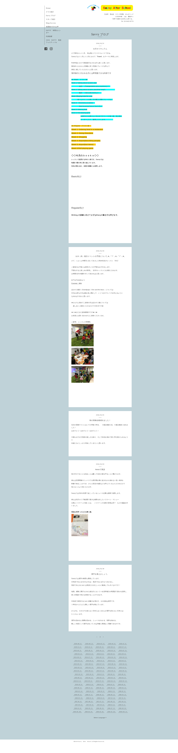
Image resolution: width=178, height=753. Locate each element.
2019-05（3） (111, 687)
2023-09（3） (78, 664)
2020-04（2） (111, 681)
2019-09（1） (122, 684)
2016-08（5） (100, 708)
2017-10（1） (78, 701)
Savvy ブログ (51, 15)
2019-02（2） (90, 691)
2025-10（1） (89, 647)
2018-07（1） (89, 694)
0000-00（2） (123, 711)
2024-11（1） (100, 654)
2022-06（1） (112, 670)
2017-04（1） (122, 701)
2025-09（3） (100, 647)
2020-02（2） (123, 681)
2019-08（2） (78, 687)
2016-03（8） (100, 711)
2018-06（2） (100, 694)
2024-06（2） (100, 657)
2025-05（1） (89, 650)
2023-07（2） (101, 664)
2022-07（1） (101, 670)
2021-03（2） (101, 677)
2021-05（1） (78, 677)
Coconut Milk (76, 283)
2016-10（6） (78, 708)
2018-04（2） (123, 694)
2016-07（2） (112, 708)
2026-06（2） (89, 643)
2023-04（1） (123, 664)
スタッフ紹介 (50, 19)
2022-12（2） (112, 667)
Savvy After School (84, 741)
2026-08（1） (78, 643)
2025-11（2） (78, 647)
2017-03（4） (79, 704)
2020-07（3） (100, 681)
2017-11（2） (122, 698)
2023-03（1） (78, 667)
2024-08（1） (78, 657)
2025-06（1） (78, 650)
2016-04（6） (89, 711)
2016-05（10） (77, 711)
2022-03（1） (123, 670)
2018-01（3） (101, 698)
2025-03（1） (112, 650)
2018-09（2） (78, 694)
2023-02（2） (89, 667)
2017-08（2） (89, 701)
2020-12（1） (77, 681)
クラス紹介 (50, 12)
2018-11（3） (112, 691)
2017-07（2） (100, 701)
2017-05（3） (111, 701)
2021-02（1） (112, 677)
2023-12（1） (101, 660)
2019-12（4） (90, 684)
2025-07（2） (123, 647)
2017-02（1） (90, 704)
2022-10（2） (78, 670)
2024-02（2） (79, 660)
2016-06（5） (123, 708)
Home (48, 8)
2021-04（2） (89, 677)
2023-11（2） (112, 660)
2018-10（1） (122, 691)
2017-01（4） (101, 704)
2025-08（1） (111, 647)
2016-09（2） (89, 708)
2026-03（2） (101, 643)
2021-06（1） (122, 674)
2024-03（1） (123, 657)
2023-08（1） (89, 664)
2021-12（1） (101, 674)
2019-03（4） (79, 691)
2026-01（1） (112, 643)
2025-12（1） (123, 643)
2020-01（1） (79, 684)
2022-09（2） (89, 670)
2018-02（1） (90, 698)
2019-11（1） (100, 684)
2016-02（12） (111, 711)
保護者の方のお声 (52, 27)
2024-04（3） (112, 657)
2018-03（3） (79, 698)
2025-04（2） (100, 650)
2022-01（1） (90, 674)
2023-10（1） (123, 660)
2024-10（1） (111, 654)
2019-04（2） (123, 687)
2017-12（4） (112, 698)
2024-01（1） (90, 660)
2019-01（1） (101, 691)
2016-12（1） (111, 704)
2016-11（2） (122, 704)
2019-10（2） (111, 684)
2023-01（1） (101, 667)
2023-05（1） (112, 664)
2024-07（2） (89, 657)
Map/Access (51, 23)
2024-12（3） (90, 654)
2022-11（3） (123, 667)
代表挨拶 (49, 36)
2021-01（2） (123, 677)
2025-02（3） (123, 650)
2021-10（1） (111, 674)
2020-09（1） (89, 681)
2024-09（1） (122, 654)
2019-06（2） (100, 687)
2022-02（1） (79, 674)
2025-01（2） (79, 654)
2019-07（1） (89, 687)
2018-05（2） (111, 694)
